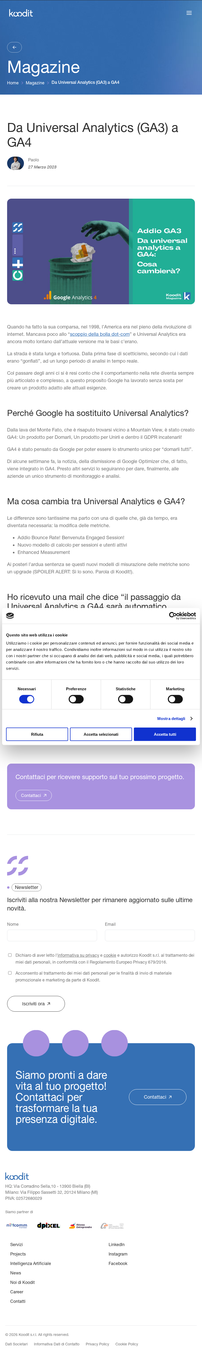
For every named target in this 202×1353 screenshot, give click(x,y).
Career (16, 1291)
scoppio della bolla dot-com (100, 334)
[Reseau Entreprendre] (80, 1225)
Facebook (118, 1263)
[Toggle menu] (189, 13)
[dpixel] (48, 1225)
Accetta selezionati (101, 734)
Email (110, 924)
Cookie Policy (126, 1344)
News (15, 1272)
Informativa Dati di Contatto (56, 1344)
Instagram (118, 1254)
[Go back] (14, 47)
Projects (18, 1254)
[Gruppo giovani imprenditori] (112, 1225)
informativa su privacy (78, 955)
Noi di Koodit (22, 1282)
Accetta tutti (165, 734)
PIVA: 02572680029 (23, 1198)
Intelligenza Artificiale (30, 1263)
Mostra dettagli (171, 718)
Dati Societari (16, 1344)
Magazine (35, 82)
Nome (13, 924)
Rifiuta (37, 734)
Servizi (16, 1244)
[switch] (76, 699)
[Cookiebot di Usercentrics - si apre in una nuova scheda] (173, 616)
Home (13, 82)
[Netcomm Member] (16, 1226)
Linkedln (117, 1244)
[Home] (17, 1176)
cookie (110, 955)
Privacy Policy (97, 1344)
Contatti (18, 1301)
